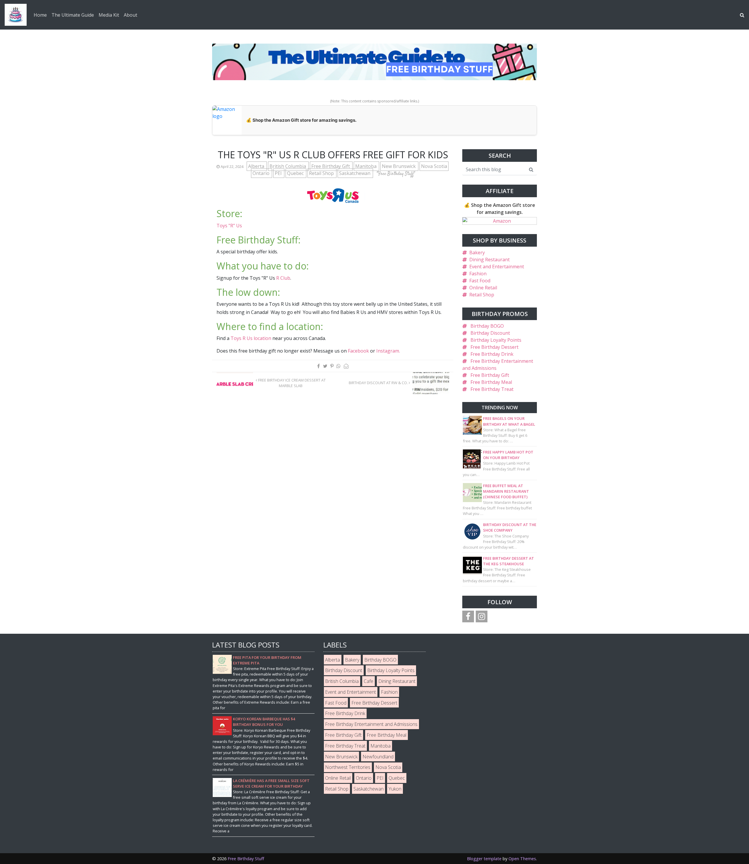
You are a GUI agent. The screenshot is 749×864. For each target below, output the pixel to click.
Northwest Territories (347, 767)
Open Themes (522, 858)
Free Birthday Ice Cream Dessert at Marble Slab (291, 382)
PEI (279, 173)
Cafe (368, 681)
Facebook (358, 351)
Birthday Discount (490, 333)
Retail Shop (322, 173)
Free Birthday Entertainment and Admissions (371, 724)
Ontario (261, 173)
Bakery (477, 252)
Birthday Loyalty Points (495, 340)
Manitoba (366, 166)
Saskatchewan (355, 173)
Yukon (395, 789)
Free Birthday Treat (491, 389)
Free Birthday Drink (491, 354)
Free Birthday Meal (491, 382)
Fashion (478, 273)
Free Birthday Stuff (246, 858)
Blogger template (484, 858)
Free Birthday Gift (331, 166)
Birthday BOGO (487, 326)
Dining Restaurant (489, 259)
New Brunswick (399, 166)
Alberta (256, 166)
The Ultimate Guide (72, 15)
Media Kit (109, 15)
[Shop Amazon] (499, 221)
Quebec (296, 173)
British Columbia (288, 166)
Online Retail (483, 287)
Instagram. (388, 351)
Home (40, 15)
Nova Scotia (434, 166)
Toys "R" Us (229, 225)
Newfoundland (378, 756)
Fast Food (479, 280)
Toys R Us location (251, 338)
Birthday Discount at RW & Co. (379, 382)
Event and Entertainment (496, 266)
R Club (283, 278)
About (130, 15)
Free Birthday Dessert (494, 347)
